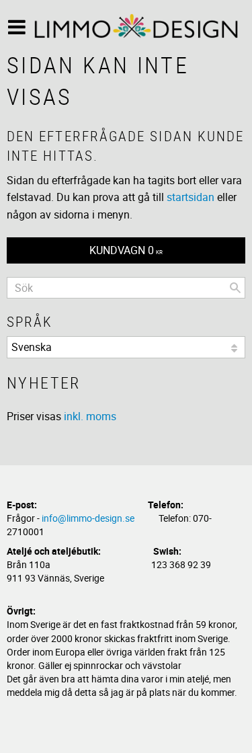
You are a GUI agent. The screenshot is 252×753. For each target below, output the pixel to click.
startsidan (190, 197)
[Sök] (235, 288)
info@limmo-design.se (88, 518)
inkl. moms (90, 416)
